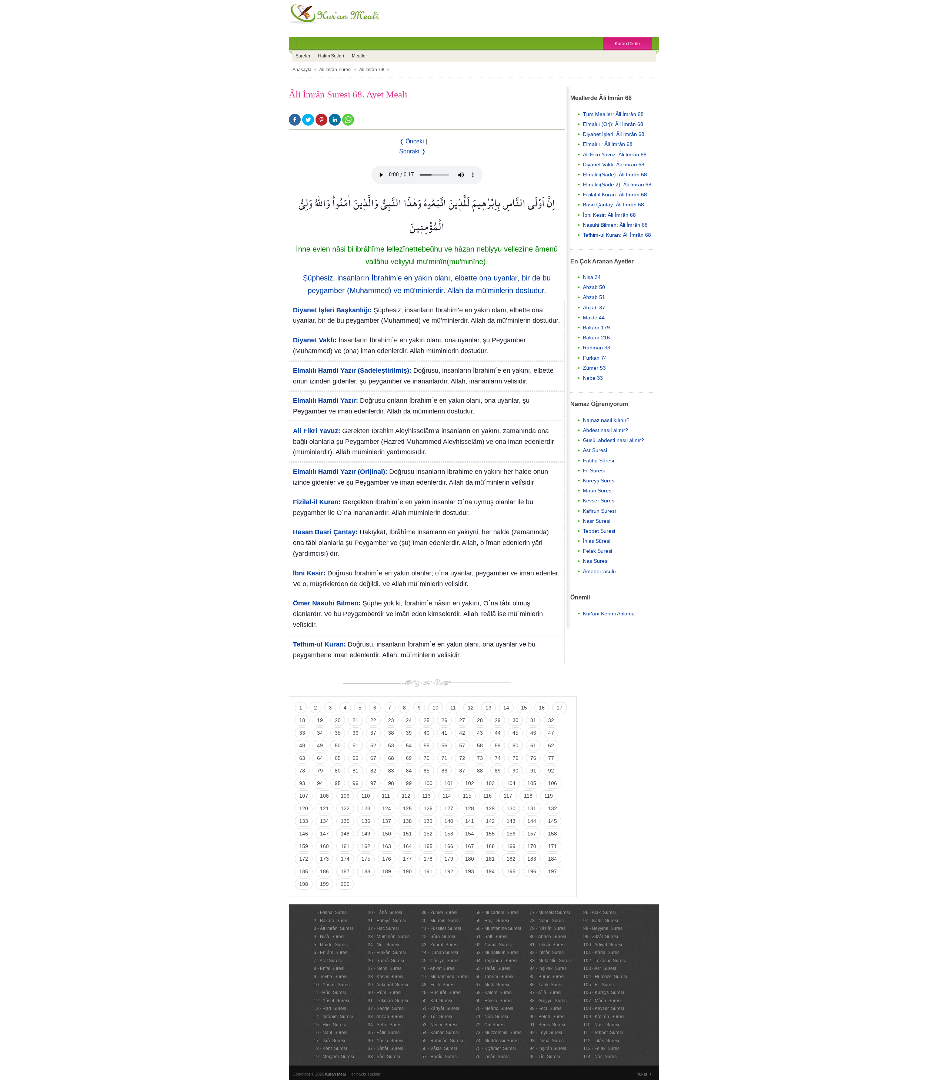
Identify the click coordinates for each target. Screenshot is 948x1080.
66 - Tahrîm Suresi (494, 976)
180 (469, 859)
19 (320, 720)
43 (480, 733)
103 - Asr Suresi (599, 968)
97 (373, 783)
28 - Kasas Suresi (385, 976)
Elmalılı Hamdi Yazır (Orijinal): (340, 471)
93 (302, 783)
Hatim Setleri (331, 56)
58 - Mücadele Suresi (497, 912)
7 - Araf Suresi (328, 960)
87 (462, 771)
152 (428, 834)
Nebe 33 (593, 378)
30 (515, 720)
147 (324, 834)
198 (303, 884)
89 (498, 771)
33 (302, 733)
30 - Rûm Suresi (384, 992)
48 (302, 745)
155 (490, 834)
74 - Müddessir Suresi (497, 1040)
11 (453, 708)
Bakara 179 (596, 327)
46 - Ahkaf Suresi (438, 968)
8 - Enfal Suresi (329, 968)
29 (498, 720)
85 (427, 771)
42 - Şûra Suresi (438, 936)
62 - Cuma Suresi (493, 944)
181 (490, 859)
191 (428, 871)
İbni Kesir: (309, 573)
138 (407, 821)
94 (320, 783)
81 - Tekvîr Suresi (547, 944)
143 (511, 821)
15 (524, 708)
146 (303, 834)
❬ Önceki (411, 141)
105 (531, 783)
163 (386, 846)
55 (427, 745)
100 (428, 783)
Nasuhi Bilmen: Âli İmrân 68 (615, 225)
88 (480, 771)
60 (515, 745)
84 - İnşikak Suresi (549, 968)
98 (391, 783)
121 (324, 808)
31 (533, 720)
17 (560, 708)
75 (515, 758)
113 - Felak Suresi (602, 1048)
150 (386, 834)
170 (531, 846)
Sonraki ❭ (412, 151)
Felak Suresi (597, 551)
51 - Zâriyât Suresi (440, 1008)
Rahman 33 (596, 347)
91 (533, 771)
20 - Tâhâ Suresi (385, 912)
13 (488, 708)
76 (533, 758)
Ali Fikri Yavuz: (316, 431)
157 (531, 834)
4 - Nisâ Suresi (329, 936)
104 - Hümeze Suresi (605, 976)
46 (533, 733)
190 (407, 871)
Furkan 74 (595, 358)
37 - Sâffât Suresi (385, 1048)
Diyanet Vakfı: (315, 340)
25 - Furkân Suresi (387, 952)
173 (324, 859)
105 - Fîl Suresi (599, 984)
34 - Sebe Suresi (385, 1024)
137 (386, 821)
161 (345, 846)
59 (498, 745)
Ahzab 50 (594, 287)
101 (448, 783)
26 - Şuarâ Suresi (386, 960)
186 (324, 871)
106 (552, 783)
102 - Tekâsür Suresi (604, 960)
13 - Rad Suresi (330, 1008)
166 (448, 846)
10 (435, 708)
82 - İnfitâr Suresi (547, 952)
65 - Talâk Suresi (492, 968)
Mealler (359, 56)
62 (551, 745)
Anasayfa (302, 69)
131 (531, 808)
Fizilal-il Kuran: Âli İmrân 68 (615, 194)
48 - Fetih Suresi (438, 984)
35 (338, 733)
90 (515, 771)
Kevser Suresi (599, 501)
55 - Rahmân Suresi (442, 1040)
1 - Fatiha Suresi (331, 912)
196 (531, 871)
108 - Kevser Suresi (603, 1008)
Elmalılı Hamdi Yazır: (325, 400)
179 (448, 859)
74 (498, 758)
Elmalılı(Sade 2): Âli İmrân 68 (617, 184)
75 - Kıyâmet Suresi (495, 1048)
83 (391, 771)
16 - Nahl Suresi (330, 1032)
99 (409, 783)
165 (428, 846)
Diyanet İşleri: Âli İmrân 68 (613, 134)
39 (409, 733)
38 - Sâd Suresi (384, 1056)
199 (324, 884)
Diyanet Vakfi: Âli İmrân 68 (613, 164)
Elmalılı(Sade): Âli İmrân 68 (615, 174)
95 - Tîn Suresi (545, 1056)
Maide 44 (594, 317)
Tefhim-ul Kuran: (319, 644)
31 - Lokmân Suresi (388, 1000)
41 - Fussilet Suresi (441, 928)
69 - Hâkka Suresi (494, 1000)
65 (338, 758)
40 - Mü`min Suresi (441, 920)
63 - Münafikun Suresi (497, 952)
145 (552, 821)
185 (303, 871)
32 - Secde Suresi (386, 1008)
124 (386, 808)
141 (469, 821)
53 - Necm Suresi (439, 1024)
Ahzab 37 (594, 307)
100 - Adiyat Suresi (602, 944)
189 (386, 871)
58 (480, 745)
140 (448, 821)
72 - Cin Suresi (490, 1024)
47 (551, 733)
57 (462, 745)
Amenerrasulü (599, 571)
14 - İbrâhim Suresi (333, 1016)
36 (355, 733)
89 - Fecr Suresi (546, 1008)
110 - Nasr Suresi (601, 1024)
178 (428, 859)
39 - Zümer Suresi (439, 912)
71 (444, 758)
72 (462, 758)
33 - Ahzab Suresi (385, 1016)
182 (511, 859)
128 (469, 808)
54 (409, 745)
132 (552, 808)
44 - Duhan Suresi (439, 952)
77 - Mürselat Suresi (550, 912)
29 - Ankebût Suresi (388, 984)
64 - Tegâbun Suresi (496, 960)
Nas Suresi (595, 561)
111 (386, 796)
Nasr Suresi (596, 521)
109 (345, 796)
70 (427, 758)
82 (373, 771)
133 (303, 821)
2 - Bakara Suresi (332, 920)
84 (409, 771)
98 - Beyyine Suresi (603, 928)
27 (462, 720)
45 (515, 733)
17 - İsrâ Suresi (329, 1040)
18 (302, 720)
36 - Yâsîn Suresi (385, 1040)
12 (471, 708)
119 (548, 796)
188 (365, 871)
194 (490, 871)
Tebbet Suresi (599, 531)
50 (338, 745)
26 (444, 720)
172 (303, 859)
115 (467, 796)
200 (345, 884)
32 (551, 720)
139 (428, 821)
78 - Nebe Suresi (547, 920)
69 (409, 758)
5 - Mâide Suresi (331, 944)
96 (355, 783)
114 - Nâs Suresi (600, 1056)
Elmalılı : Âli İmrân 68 (607, 144)
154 (469, 834)
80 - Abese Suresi (548, 936)
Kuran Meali (335, 1074)
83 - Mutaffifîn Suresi (551, 960)
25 (427, 720)
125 (407, 808)
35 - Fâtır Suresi (384, 1032)
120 (303, 808)
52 (373, 745)
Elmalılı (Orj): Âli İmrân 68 (613, 124)
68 (391, 758)
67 (373, 758)
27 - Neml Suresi (385, 968)
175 (365, 859)
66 (355, 758)
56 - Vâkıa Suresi (439, 1048)
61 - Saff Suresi (491, 936)
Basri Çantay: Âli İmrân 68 (613, 204)
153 (448, 834)
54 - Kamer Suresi (440, 1032)
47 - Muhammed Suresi (445, 976)
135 (345, 821)
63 (302, 758)
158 (552, 834)
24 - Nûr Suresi (383, 944)
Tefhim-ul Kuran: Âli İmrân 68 (617, 235)
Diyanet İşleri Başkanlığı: (332, 310)
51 (355, 745)
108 (324, 796)
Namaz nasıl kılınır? (606, 420)
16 (542, 708)
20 (338, 720)
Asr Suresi (595, 450)
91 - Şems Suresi (547, 1024)
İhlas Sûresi (596, 541)
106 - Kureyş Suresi (603, 992)
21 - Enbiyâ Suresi (387, 920)
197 (552, 871)
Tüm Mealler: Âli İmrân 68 (613, 114)
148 (345, 834)
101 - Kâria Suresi (602, 952)
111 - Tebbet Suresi (603, 1032)
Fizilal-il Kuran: (317, 502)
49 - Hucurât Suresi (441, 992)
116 (487, 796)
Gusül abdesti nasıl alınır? (613, 440)
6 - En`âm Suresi (331, 952)
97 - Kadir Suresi (600, 920)
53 (391, 745)
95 (338, 783)
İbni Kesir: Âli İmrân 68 (609, 215)
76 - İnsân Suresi (493, 1056)
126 (428, 808)
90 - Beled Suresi (547, 1016)
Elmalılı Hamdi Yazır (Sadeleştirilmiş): (352, 370)
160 (324, 846)
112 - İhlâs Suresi (601, 1040)
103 (490, 783)
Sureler (303, 56)
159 (303, 846)
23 (391, 720)
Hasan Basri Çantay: (325, 532)
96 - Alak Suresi (599, 912)
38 (391, 733)
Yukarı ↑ (644, 1074)
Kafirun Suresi (599, 511)
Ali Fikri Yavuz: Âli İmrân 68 (615, 154)
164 (407, 846)
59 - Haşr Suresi (492, 920)
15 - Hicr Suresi (330, 1024)
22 (373, 720)
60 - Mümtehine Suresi (498, 928)
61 (533, 745)
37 (373, 733)
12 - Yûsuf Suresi (331, 1000)
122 (345, 808)
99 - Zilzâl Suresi (600, 936)
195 (511, 871)
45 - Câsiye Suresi (440, 960)
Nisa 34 (592, 277)
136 (365, 821)
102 (469, 783)
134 (324, 821)
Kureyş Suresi (599, 480)
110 (365, 796)
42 (462, 733)
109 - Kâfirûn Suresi (603, 1016)
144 (531, 821)
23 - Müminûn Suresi (389, 936)
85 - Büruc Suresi (547, 976)
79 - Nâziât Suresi (548, 928)
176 (386, 859)
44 (498, 733)
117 (508, 796)
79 (320, 771)
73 (480, 758)
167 (469, 846)
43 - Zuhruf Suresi (439, 944)
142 (490, 821)
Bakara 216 (596, 337)
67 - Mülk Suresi (492, 984)
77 (551, 758)
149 (365, 834)
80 (338, 771)
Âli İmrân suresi (335, 69)
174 (345, 859)
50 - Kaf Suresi (436, 1000)
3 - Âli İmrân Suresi (333, 928)
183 (531, 859)
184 (552, 859)
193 (469, 871)
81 (355, 771)
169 (511, 846)
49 (320, 745)
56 (444, 745)
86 (444, 771)
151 (407, 834)
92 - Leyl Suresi (546, 1032)
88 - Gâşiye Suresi (549, 1000)
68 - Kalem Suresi (494, 992)
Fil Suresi (594, 470)
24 (409, 720)
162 (365, 846)
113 (426, 796)
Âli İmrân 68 (371, 69)
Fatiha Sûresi (598, 460)
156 (511, 834)
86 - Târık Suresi (547, 984)
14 (506, 708)
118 (528, 796)
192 (448, 871)
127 (448, 808)
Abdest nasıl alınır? (605, 430)
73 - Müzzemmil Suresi (499, 1032)
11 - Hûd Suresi (330, 992)
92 (551, 771)
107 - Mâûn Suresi (602, 1000)
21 (355, 720)
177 (407, 859)
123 (365, 808)
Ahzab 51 (594, 297)
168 (490, 846)
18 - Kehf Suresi (330, 1048)
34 (320, 733)
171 (552, 846)
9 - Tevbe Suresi (330, 976)
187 (345, 871)
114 (447, 796)
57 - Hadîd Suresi (439, 1056)
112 (406, 796)
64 (320, 758)
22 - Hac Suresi (383, 928)
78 (302, 771)
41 (444, 733)
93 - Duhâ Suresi (547, 1040)
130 (511, 808)
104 (511, 783)
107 (303, 796)
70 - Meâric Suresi (494, 1008)
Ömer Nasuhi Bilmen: (327, 603)
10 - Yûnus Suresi (332, 984)
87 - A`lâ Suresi (545, 992)
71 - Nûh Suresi (491, 1016)
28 (480, 720)
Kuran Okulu (627, 43)
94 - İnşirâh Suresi (548, 1048)
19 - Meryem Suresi (334, 1056)
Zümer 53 (594, 368)
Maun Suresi (597, 491)
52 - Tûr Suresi (436, 1016)
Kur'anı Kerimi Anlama (609, 614)
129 (490, 808)
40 (427, 733)
